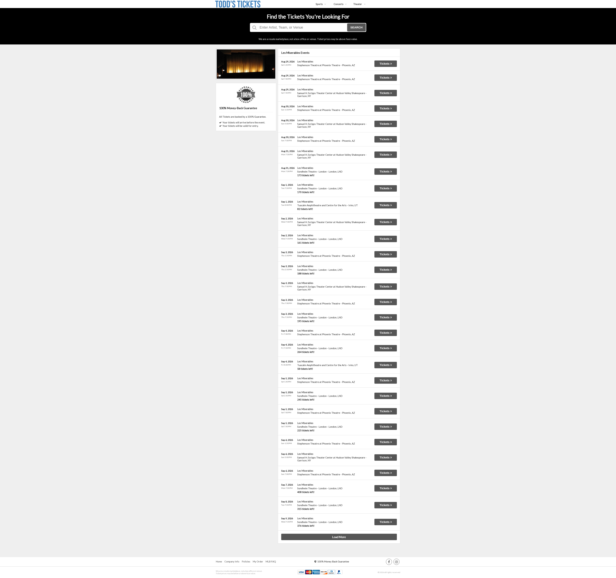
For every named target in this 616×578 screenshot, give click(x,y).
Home (219, 561)
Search (356, 27)
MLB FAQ (270, 561)
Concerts (338, 4)
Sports (319, 4)
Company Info (231, 561)
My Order (258, 561)
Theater (357, 4)
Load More (339, 537)
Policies (246, 561)
